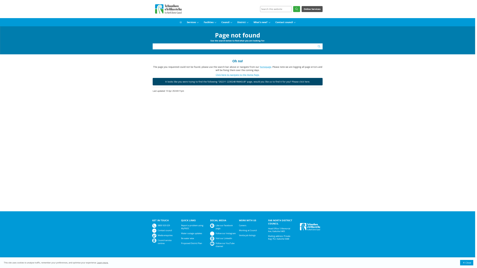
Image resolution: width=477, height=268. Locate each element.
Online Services (312, 9)
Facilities (209, 22)
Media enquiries (165, 235)
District (241, 22)
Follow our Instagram (226, 233)
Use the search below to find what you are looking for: (237, 40)
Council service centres (165, 242)
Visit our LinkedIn (224, 238)
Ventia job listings (247, 235)
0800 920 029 (164, 225)
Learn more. (102, 262)
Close (468, 262)
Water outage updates (191, 233)
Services (191, 22)
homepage (265, 66)
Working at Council (248, 230)
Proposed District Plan (191, 243)
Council (225, 22)
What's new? (261, 22)
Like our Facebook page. (224, 227)
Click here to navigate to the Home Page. (237, 74)
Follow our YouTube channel (225, 245)
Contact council (284, 22)
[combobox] (276, 9)
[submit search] (296, 9)
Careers (242, 225)
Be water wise (187, 238)
